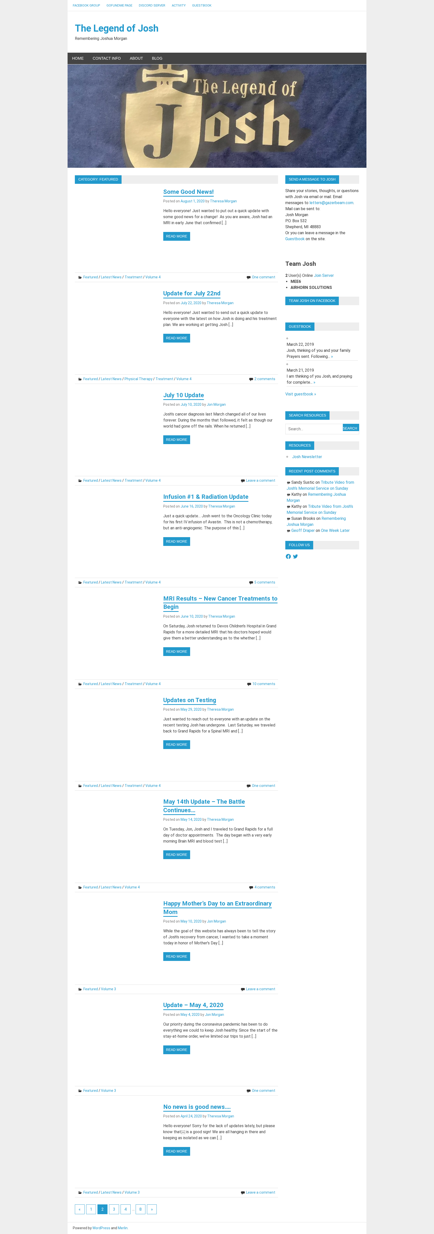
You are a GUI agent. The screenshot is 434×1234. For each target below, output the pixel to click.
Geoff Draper (303, 530)
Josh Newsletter (307, 456)
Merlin (123, 1228)
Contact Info (107, 58)
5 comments (264, 582)
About (136, 58)
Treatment (133, 277)
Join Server (324, 275)
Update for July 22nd (192, 293)
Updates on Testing (189, 700)
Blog (157, 58)
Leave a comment (260, 480)
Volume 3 (108, 989)
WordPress (101, 1228)
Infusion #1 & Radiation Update (205, 496)
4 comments (264, 887)
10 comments (263, 684)
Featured (90, 277)
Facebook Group (86, 5)
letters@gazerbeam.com (331, 202)
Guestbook (201, 5)
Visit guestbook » (300, 394)
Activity (179, 5)
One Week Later (335, 530)
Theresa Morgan (223, 201)
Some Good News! (188, 191)
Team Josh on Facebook (312, 301)
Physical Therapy (138, 379)
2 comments (264, 379)
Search (350, 428)
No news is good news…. (197, 1106)
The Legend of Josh (116, 28)
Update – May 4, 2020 (193, 1005)
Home (78, 58)
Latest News (111, 277)
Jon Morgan (216, 404)
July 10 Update (183, 395)
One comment (263, 277)
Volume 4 (152, 277)
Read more (176, 236)
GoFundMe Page (119, 5)
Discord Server (152, 5)
